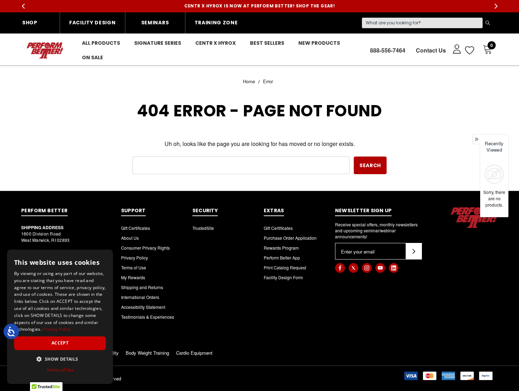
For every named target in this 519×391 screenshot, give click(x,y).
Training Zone (216, 22)
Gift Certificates (135, 228)
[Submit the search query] (488, 23)
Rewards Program (281, 248)
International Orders (140, 297)
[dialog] (60, 317)
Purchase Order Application (290, 238)
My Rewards (133, 277)
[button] (60, 359)
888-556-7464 (387, 50)
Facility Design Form (283, 277)
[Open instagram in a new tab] (367, 268)
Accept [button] (60, 343)
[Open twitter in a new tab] (353, 268)
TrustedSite (203, 228)
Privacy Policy (134, 258)
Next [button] (496, 6)
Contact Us (431, 50)
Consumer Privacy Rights (145, 248)
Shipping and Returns (142, 287)
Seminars (155, 22)
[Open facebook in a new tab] (340, 268)
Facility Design (92, 22)
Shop (29, 22)
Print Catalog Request (285, 267)
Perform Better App (282, 258)
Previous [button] (23, 6)
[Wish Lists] (469, 50)
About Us (130, 238)
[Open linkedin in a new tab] (394, 268)
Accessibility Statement (143, 307)
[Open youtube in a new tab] (380, 268)
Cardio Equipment (194, 352)
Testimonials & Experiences (147, 317)
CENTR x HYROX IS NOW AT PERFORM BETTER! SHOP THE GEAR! (259, 6)
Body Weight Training (147, 352)
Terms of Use (133, 267)
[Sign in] (453, 48)
